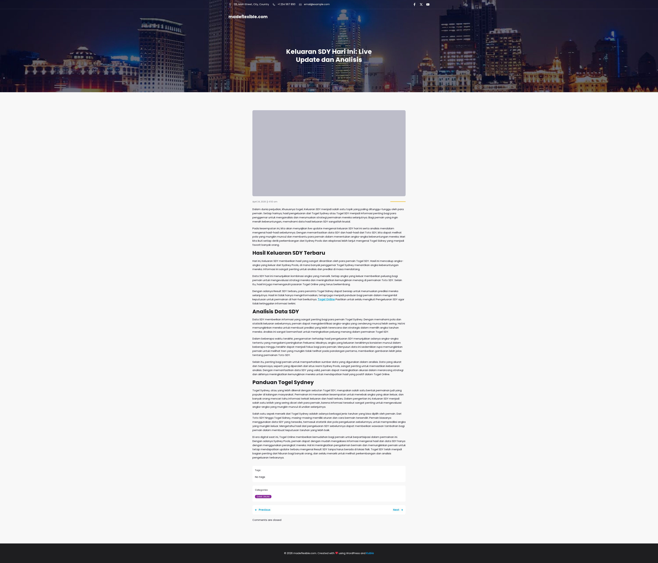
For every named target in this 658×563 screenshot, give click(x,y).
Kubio (370, 553)
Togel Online (326, 299)
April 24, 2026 (259, 201)
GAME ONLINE (263, 496)
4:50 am (273, 201)
